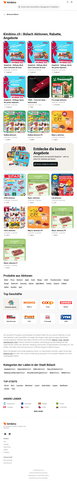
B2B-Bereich (7, 463)
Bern (12, 385)
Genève (6, 389)
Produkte (6, 452)
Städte (5, 450)
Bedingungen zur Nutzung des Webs (38, 475)
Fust (16, 342)
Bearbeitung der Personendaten (38, 478)
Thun (13, 389)
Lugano (55, 385)
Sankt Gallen (46, 385)
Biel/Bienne (63, 385)
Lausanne (20, 385)
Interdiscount (8, 342)
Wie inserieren (8, 460)
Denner (66, 340)
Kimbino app (8, 353)
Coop (60, 340)
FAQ (4, 442)
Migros (55, 340)
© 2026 (38, 470)
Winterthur (28, 385)
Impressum (7, 447)
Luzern (37, 385)
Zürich (6, 385)
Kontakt (6, 444)
